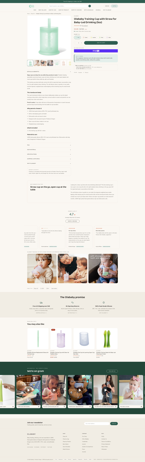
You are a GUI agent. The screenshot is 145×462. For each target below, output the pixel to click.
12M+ (47, 288)
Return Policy (105, 446)
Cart (114, 6)
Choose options (38, 347)
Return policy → (72, 312)
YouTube (49, 447)
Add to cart (101, 42)
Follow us (112, 371)
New (35, 10)
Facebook (80, 72)
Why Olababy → (103, 312)
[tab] (30, 63)
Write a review (72, 221)
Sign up (114, 423)
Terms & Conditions (106, 441)
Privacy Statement (106, 444)
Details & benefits (33, 71)
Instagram (30, 447)
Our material (31, 149)
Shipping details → (41, 312)
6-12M (42, 288)
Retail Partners (66, 449)
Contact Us (104, 439)
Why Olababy (107, 10)
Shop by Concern (76, 10)
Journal (98, 10)
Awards (84, 452)
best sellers (54, 288)
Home (28, 13)
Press (83, 449)
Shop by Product (64, 10)
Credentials (84, 441)
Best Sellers (42, 10)
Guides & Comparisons (87, 446)
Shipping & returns (33, 159)
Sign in (107, 6)
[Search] (89, 6)
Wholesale (104, 449)
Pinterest (86, 72)
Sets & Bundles (88, 10)
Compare (45, 329)
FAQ (28, 145)
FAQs (103, 436)
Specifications (32, 154)
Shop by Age (52, 10)
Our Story (84, 436)
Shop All (33, 13)
